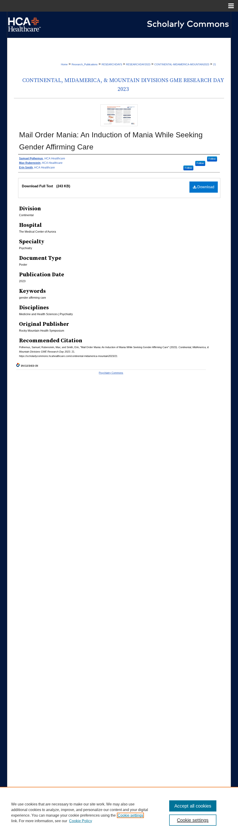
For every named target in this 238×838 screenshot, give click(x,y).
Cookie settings (130, 815)
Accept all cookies (192, 805)
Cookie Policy (80, 821)
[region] (119, 812)
